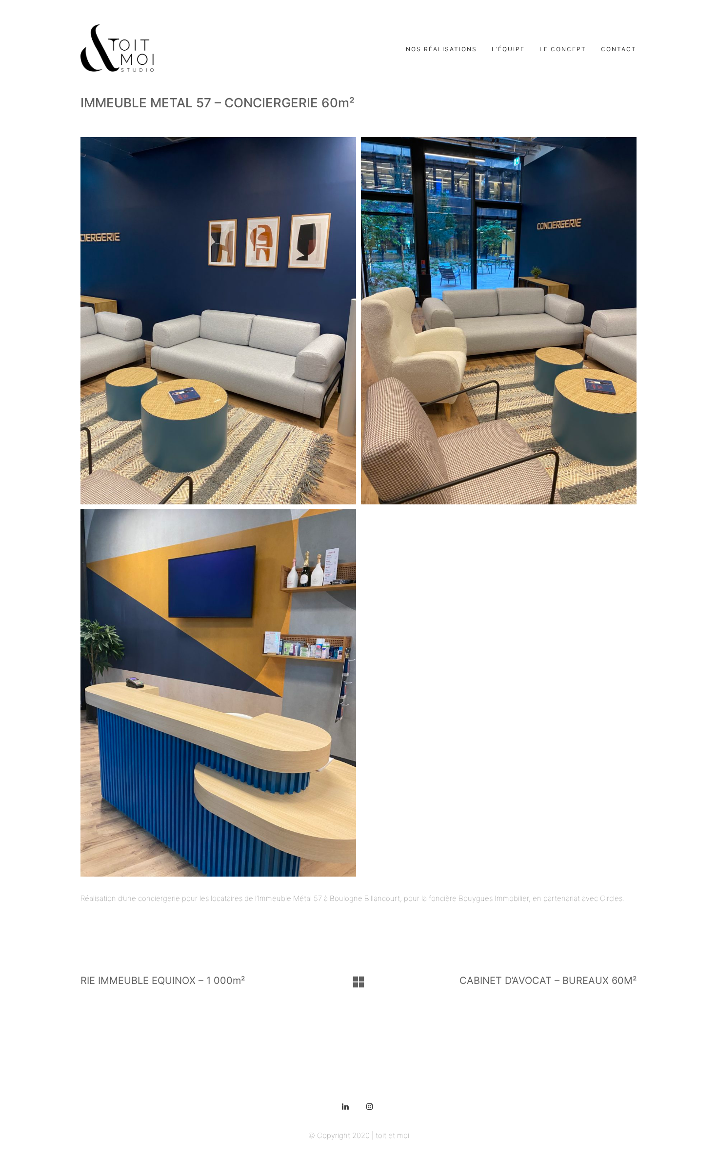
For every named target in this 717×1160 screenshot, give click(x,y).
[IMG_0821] (218, 693)
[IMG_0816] (218, 320)
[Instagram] (369, 1106)
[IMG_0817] (499, 320)
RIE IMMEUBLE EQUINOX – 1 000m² (162, 980)
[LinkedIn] (345, 1106)
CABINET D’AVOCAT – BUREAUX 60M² (548, 980)
